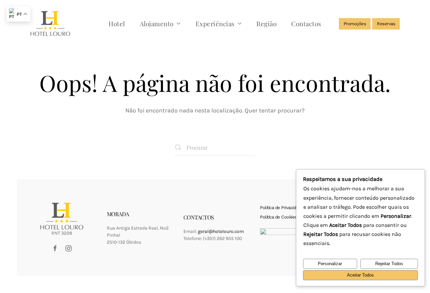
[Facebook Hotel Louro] (55, 248)
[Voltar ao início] (50, 23)
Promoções (355, 23)
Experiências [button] (215, 23)
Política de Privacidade (281, 207)
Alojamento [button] (157, 23)
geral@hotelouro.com (221, 231)
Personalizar (330, 263)
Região (266, 23)
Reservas (386, 23)
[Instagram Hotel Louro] (68, 248)
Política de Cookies (278, 216)
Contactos (306, 23)
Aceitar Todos (360, 275)
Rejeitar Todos (389, 263)
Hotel (117, 23)
